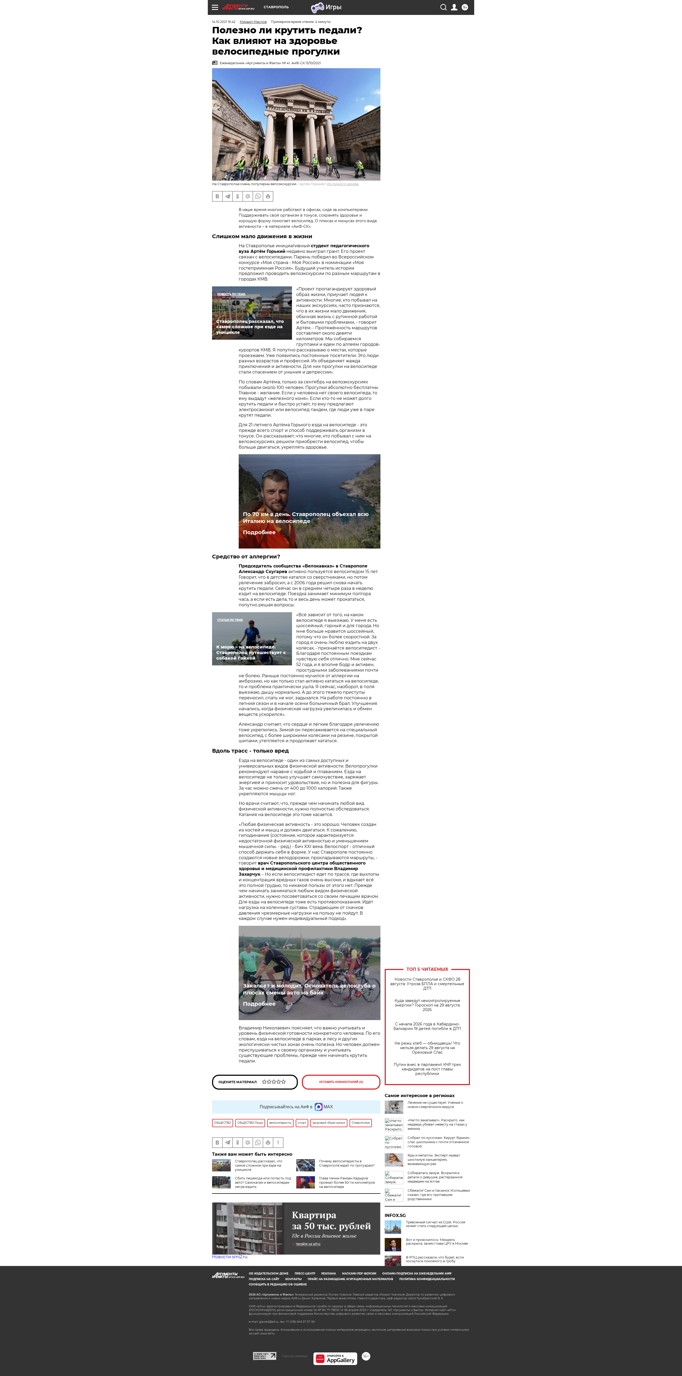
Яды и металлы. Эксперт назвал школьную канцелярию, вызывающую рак (434, 1159)
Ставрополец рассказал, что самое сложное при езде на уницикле (258, 1165)
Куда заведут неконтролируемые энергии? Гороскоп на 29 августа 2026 (427, 1005)
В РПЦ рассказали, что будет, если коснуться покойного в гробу (435, 1259)
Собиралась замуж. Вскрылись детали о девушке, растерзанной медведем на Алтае (435, 1177)
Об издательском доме (269, 1273)
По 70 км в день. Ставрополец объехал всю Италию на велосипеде (306, 517)
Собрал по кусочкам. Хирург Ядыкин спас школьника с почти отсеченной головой (438, 1142)
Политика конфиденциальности (427, 1279)
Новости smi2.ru (229, 1256)
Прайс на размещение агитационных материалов (350, 1279)
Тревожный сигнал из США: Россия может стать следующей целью (435, 1224)
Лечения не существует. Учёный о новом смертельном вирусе (435, 1105)
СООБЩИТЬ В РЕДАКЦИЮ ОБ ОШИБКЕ (278, 1284)
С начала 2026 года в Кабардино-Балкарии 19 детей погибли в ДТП (427, 1026)
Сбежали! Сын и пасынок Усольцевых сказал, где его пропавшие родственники (439, 1194)
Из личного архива (343, 184)
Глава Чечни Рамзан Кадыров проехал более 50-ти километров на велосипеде (347, 1182)
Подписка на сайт (264, 1279)
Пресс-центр (305, 1273)
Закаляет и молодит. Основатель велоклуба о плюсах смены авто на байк (309, 989)
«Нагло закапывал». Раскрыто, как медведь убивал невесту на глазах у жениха (437, 1124)
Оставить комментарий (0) (341, 1082)
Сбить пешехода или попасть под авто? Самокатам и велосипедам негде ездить (263, 1182)
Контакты (293, 1279)
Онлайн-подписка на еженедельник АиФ (417, 1273)
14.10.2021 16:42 (224, 22)
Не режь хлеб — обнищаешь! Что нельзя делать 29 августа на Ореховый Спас (427, 1048)
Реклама (328, 1273)
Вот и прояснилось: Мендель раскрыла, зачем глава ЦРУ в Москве (437, 1241)
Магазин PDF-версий (359, 1273)
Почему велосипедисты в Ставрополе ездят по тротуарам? (347, 1163)
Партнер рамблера (294, 1356)
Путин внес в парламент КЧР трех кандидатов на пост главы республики (427, 1069)
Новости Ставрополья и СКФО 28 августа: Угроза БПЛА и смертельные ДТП (427, 984)
